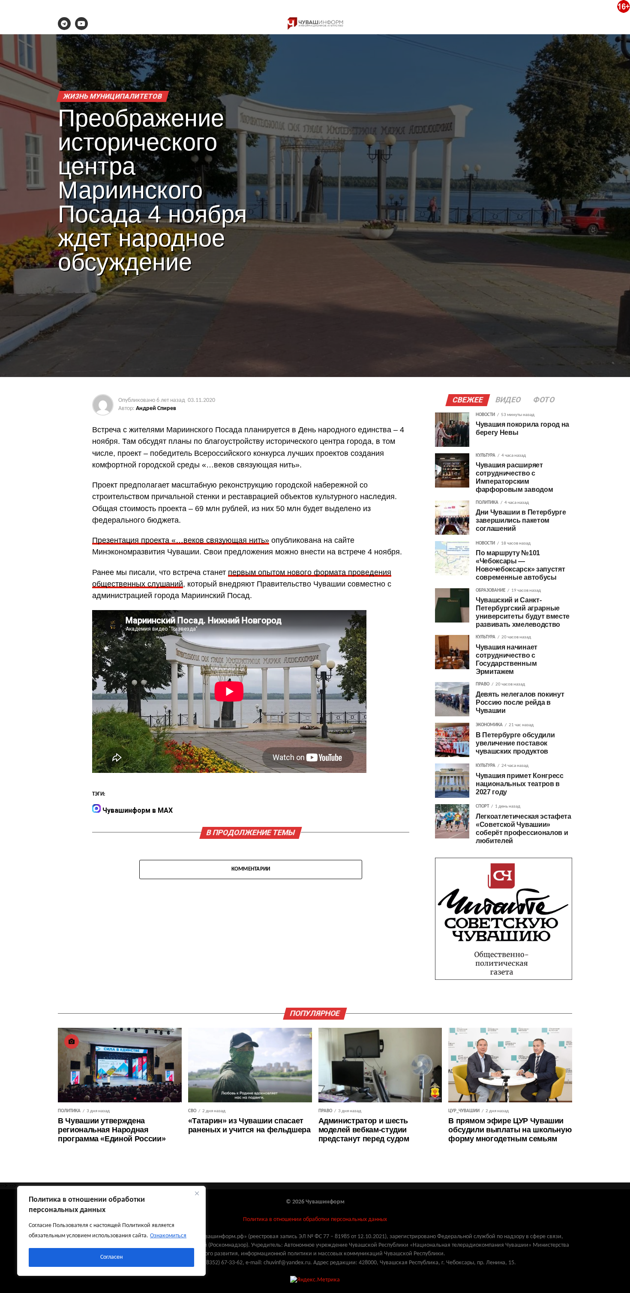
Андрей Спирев (156, 408)
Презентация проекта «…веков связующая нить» (180, 540)
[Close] (197, 1193)
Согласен (111, 1257)
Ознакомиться (168, 1236)
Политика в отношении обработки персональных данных (315, 1219)
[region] (111, 1231)
